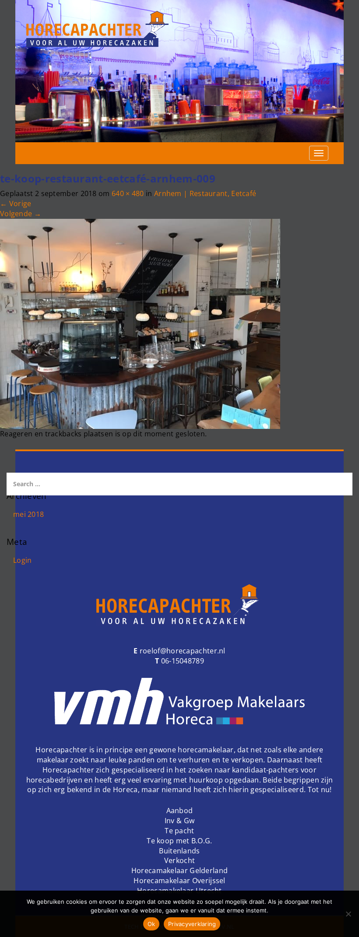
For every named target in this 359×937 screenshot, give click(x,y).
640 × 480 (128, 193)
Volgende (20, 213)
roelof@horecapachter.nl (181, 651)
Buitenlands (179, 851)
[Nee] (348, 913)
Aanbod (179, 810)
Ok (151, 923)
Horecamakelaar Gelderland (179, 870)
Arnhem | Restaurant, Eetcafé (205, 193)
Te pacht (179, 830)
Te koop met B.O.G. (179, 841)
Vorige (15, 203)
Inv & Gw (179, 820)
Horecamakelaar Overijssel (179, 880)
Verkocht (179, 860)
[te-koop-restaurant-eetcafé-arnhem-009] (140, 323)
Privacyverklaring (192, 923)
